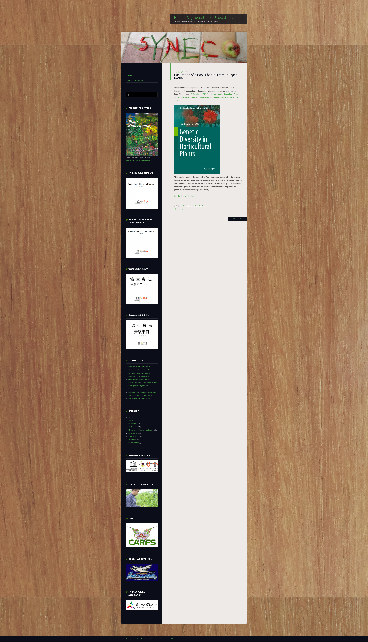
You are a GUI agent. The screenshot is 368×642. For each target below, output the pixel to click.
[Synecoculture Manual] (142, 193)
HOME (130, 75)
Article (185, 206)
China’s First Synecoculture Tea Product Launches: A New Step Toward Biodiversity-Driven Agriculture (142, 373)
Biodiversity (132, 424)
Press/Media (132, 433)
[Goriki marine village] (142, 572)
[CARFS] (142, 546)
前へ (233, 218)
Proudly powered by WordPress (137, 639)
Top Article (202, 206)
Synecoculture (193, 206)
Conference (132, 427)
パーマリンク (179, 209)
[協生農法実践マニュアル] (142, 289)
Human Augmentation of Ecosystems (203, 18)
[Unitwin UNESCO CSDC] (142, 472)
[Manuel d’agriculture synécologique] (142, 243)
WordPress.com (173, 639)
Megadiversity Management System (140, 430)
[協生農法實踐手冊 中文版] (142, 334)
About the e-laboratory (136, 80)
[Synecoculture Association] (142, 605)
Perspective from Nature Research (138, 160)
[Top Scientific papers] (142, 134)
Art (129, 417)
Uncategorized (133, 443)
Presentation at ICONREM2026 (139, 367)
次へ (242, 218)
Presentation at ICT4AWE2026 (139, 398)
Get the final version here (184, 196)
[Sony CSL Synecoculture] (142, 498)
